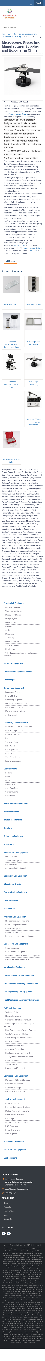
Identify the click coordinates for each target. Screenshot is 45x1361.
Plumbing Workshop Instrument (17, 1053)
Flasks (7, 780)
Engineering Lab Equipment (16, 944)
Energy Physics (11, 619)
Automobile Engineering (14, 1049)
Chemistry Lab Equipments (16, 723)
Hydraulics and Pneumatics (16, 1068)
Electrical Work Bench (13, 1016)
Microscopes (9, 680)
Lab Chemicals (11, 857)
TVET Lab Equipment (13, 1008)
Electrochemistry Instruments (17, 921)
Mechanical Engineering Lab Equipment (21, 983)
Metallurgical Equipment (14, 967)
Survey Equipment (12, 948)
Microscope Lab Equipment (16, 1076)
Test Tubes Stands (12, 757)
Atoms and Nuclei (12, 645)
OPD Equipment (11, 1134)
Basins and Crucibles (13, 734)
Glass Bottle (10, 784)
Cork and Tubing (11, 742)
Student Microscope (13, 1088)
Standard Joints (11, 792)
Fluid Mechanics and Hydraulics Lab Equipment (23, 956)
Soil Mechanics (11, 1064)
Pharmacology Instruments (16, 925)
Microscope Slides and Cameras (17, 1080)
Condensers (10, 796)
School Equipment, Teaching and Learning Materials (21, 654)
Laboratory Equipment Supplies (18, 672)
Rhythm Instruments (13, 820)
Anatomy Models (11, 812)
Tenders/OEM (9, 1211)
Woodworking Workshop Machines (18, 1038)
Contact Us (33, 251)
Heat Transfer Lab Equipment (16, 952)
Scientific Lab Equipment (15, 1150)
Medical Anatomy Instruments (17, 1111)
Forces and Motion (12, 607)
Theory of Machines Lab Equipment (19, 1057)
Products (7, 1207)
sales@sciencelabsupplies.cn (17, 1189)
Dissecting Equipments (14, 700)
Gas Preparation (11, 750)
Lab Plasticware (11, 900)
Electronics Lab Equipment (16, 892)
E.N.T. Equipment (11, 1126)
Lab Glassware (10, 769)
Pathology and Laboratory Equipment (19, 936)
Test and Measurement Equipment (19, 975)
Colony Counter (19, 245)
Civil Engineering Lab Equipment (18, 992)
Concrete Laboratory (13, 1061)
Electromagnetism (12, 642)
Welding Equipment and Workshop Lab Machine (19, 1025)
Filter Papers (10, 746)
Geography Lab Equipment (15, 876)
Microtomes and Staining (11, 37)
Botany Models (11, 696)
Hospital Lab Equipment (14, 1099)
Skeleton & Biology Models (16, 803)
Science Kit (9, 844)
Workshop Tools (11, 1012)
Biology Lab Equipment (28, 34)
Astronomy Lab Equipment (15, 868)
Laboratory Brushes (13, 761)
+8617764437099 (11, 1193)
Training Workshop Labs (14, 1045)
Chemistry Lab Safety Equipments (18, 727)
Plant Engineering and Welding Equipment (21, 1030)
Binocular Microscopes (14, 1084)
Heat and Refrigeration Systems (17, 1107)
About (38, 3)
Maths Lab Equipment (13, 663)
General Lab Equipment (14, 932)
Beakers (8, 773)
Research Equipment (13, 929)
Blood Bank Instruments (14, 1115)
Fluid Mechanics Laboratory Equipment (21, 1000)
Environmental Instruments (16, 704)
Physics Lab (10, 649)
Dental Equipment (12, 1119)
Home (4, 34)
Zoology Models (11, 715)
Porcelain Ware (11, 864)
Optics (8, 630)
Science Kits (9, 908)
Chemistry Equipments (14, 731)
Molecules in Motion (13, 615)
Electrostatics (11, 623)
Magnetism (9, 634)
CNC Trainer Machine (13, 1042)
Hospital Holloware (12, 1130)
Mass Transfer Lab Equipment (17, 959)
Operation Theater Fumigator (16, 1122)
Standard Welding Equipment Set (18, 1020)
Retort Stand (10, 753)
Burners (8, 738)
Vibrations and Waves (13, 611)
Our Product (12, 34)
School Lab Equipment (14, 836)
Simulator (8, 828)
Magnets (8, 626)
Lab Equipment (10, 1158)
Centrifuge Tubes (12, 788)
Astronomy (9, 638)
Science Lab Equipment (14, 1141)
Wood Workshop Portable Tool (16, 1034)
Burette (8, 777)
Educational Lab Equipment (16, 852)
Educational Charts (12, 692)
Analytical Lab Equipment (15, 917)
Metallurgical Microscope (15, 1091)
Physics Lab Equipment (14, 603)
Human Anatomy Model (14, 707)
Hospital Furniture (12, 1103)
